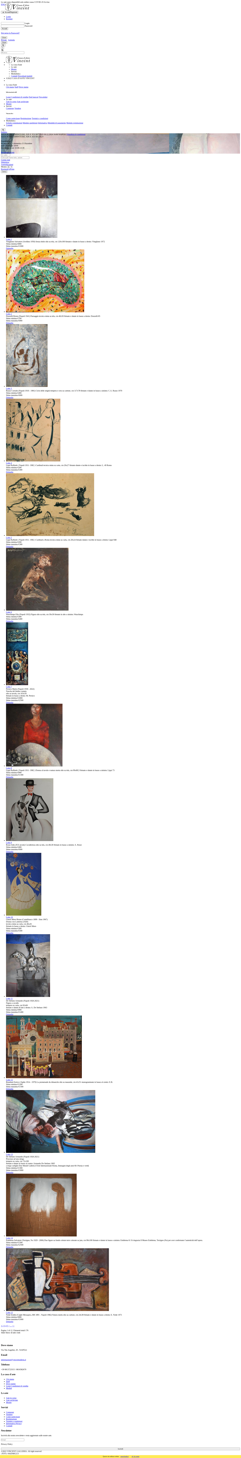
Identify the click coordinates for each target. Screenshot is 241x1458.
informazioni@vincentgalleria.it (13, 1360)
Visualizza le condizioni (76, 134)
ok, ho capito (135, 1456)
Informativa (42, 123)
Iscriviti (120, 1449)
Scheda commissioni (14, 123)
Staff (16, 87)
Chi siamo (10, 87)
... (11, 1326)
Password (28, 26)
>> (13, 1326)
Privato (4, 40)
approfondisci (124, 1456)
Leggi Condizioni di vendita (17, 97)
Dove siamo (23, 87)
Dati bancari (33, 97)
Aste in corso (11, 102)
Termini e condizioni (40, 118)
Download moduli (25, 76)
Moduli (9, 1388)
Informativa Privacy (14, 1423)
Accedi (4, 29)
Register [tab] (9, 19)
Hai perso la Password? (10, 33)
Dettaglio (9, 248)
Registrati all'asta (7, 152)
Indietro (4, 132)
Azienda (11, 40)
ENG (3, 4)
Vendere (17, 108)
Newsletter (43, 97)
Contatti (14, 76)
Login (27, 23)
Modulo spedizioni (30, 123)
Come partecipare (13, 118)
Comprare (10, 108)
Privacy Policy (7, 1444)
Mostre (14, 69)
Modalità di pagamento (57, 123)
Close (4, 38)
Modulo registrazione (74, 123)
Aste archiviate (23, 102)
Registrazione (25, 118)
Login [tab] (8, 17)
